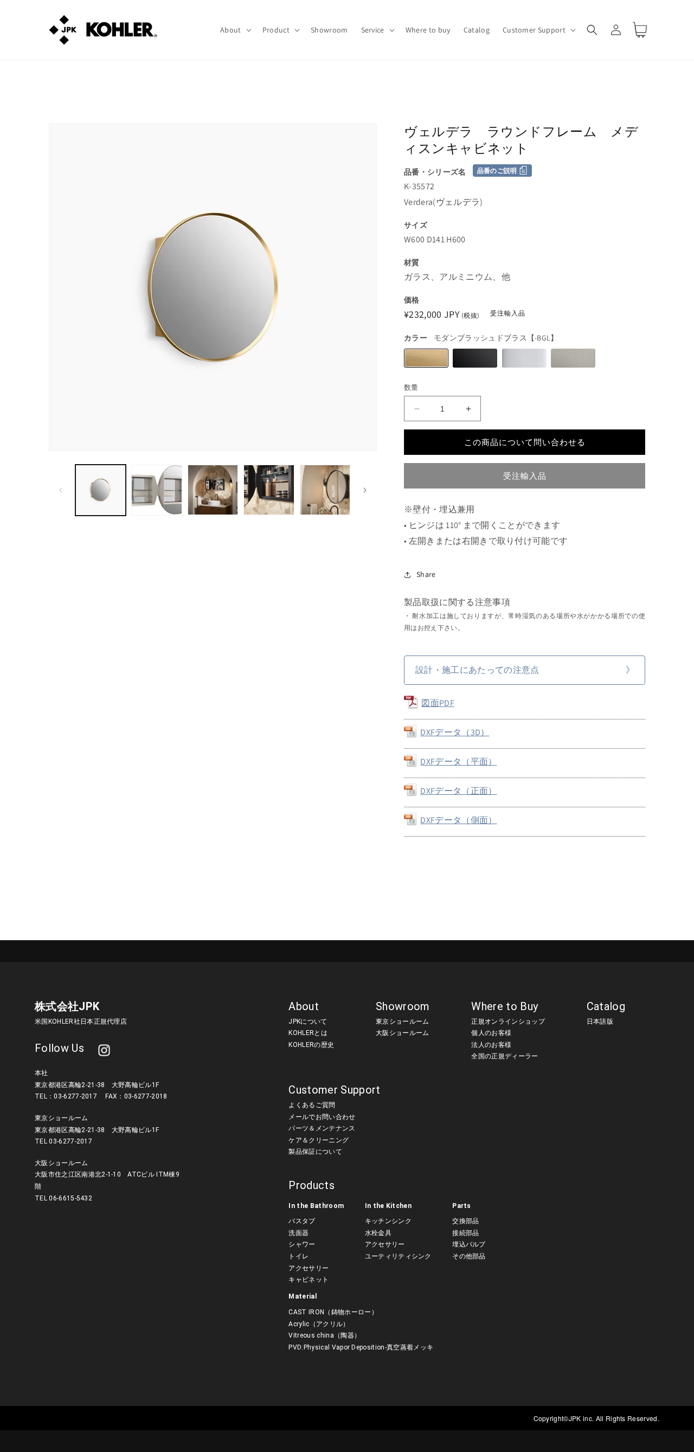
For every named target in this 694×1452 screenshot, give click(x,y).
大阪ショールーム (402, 1033)
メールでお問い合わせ (321, 1117)
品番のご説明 (497, 170)
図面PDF (437, 703)
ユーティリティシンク (398, 1256)
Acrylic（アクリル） (318, 1324)
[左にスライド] (61, 490)
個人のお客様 (491, 1033)
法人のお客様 (491, 1045)
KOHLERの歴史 (311, 1045)
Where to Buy (504, 1006)
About (303, 1006)
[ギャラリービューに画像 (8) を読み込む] (325, 490)
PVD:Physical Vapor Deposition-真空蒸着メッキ (360, 1347)
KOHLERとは (307, 1033)
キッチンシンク (388, 1221)
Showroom (403, 1006)
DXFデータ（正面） (458, 790)
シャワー (301, 1244)
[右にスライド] (365, 490)
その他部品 (469, 1256)
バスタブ (301, 1221)
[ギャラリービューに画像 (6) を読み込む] (213, 490)
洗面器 (298, 1233)
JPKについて (307, 1021)
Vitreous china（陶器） (324, 1335)
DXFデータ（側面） (458, 820)
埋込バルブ (469, 1244)
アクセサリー (308, 1268)
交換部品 (465, 1221)
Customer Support (334, 1089)
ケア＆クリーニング (318, 1140)
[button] (235, 29)
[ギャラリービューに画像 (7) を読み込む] (268, 490)
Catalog (606, 1006)
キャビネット (308, 1279)
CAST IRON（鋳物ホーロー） (332, 1312)
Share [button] (426, 574)
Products (311, 1185)
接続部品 (465, 1233)
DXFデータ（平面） (458, 761)
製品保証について (315, 1151)
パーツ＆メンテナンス (321, 1128)
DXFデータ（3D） (454, 732)
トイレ (298, 1256)
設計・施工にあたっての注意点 (477, 670)
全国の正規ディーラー (504, 1056)
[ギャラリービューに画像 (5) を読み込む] (156, 490)
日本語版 (600, 1021)
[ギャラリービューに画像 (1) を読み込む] (100, 490)
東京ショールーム (402, 1021)
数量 (411, 387)
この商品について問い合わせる (525, 442)
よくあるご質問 (311, 1105)
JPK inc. (582, 1418)
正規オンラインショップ (508, 1021)
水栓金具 (378, 1233)
